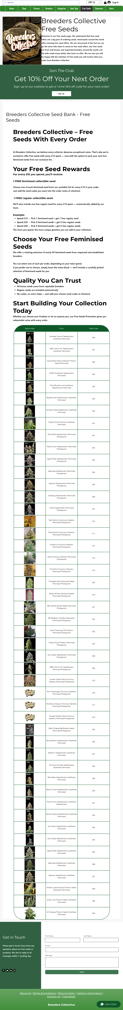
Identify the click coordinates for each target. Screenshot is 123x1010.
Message (48, 955)
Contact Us (53, 996)
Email (47, 945)
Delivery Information (89, 993)
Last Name (88, 936)
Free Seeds (68, 996)
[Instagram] (14, 970)
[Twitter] (7, 970)
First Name (49, 936)
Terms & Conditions (44, 993)
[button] (94, 2)
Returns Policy (66, 993)
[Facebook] (3, 970)
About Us (25, 993)
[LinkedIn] (10, 970)
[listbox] (94, 2)
